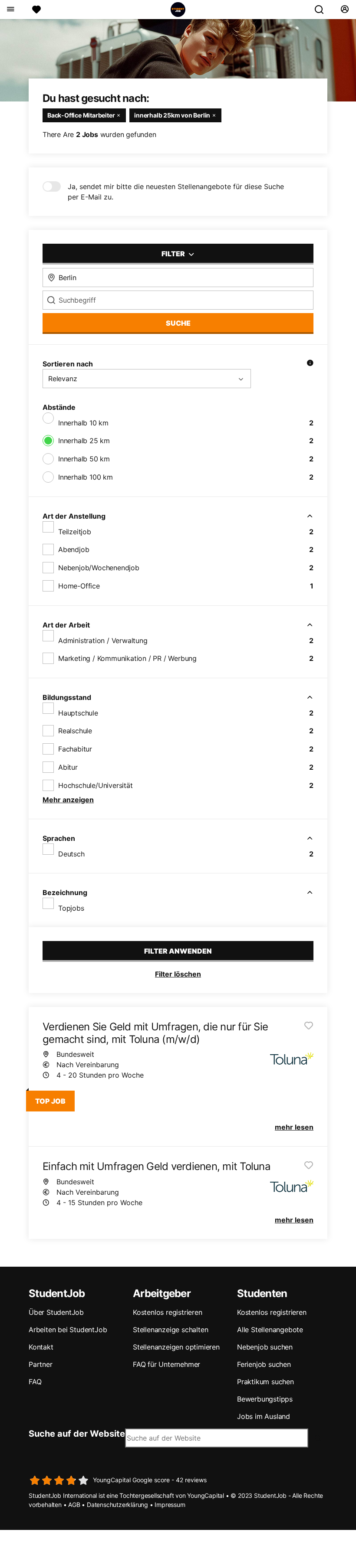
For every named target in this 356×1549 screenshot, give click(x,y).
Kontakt (41, 1347)
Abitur (68, 767)
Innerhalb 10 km (83, 422)
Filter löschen (178, 974)
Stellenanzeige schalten (170, 1329)
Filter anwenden (178, 951)
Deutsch (71, 854)
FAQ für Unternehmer (166, 1364)
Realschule (75, 730)
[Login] (344, 9)
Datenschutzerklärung (117, 1504)
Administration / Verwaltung (103, 640)
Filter (174, 253)
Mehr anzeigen (68, 799)
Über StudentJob (56, 1312)
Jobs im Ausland (263, 1416)
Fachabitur (75, 749)
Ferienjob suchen (264, 1364)
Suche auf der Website (77, 1433)
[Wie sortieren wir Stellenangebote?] (310, 364)
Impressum (170, 1504)
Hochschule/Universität (95, 785)
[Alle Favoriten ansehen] (36, 9)
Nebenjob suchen (265, 1347)
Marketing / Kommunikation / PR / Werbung (127, 658)
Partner (41, 1364)
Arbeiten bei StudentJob (68, 1329)
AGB (74, 1504)
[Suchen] (322, 9)
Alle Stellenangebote (270, 1329)
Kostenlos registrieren (167, 1312)
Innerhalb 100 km (85, 477)
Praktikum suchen (265, 1381)
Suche (178, 323)
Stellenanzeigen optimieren (176, 1347)
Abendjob (73, 549)
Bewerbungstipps (265, 1399)
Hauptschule (78, 713)
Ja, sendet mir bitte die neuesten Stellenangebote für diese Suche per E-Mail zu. (176, 191)
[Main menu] (10, 9)
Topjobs (71, 908)
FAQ (35, 1381)
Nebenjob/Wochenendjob (98, 567)
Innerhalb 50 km (84, 458)
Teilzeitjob (74, 531)
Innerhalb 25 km (84, 440)
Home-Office (79, 586)
